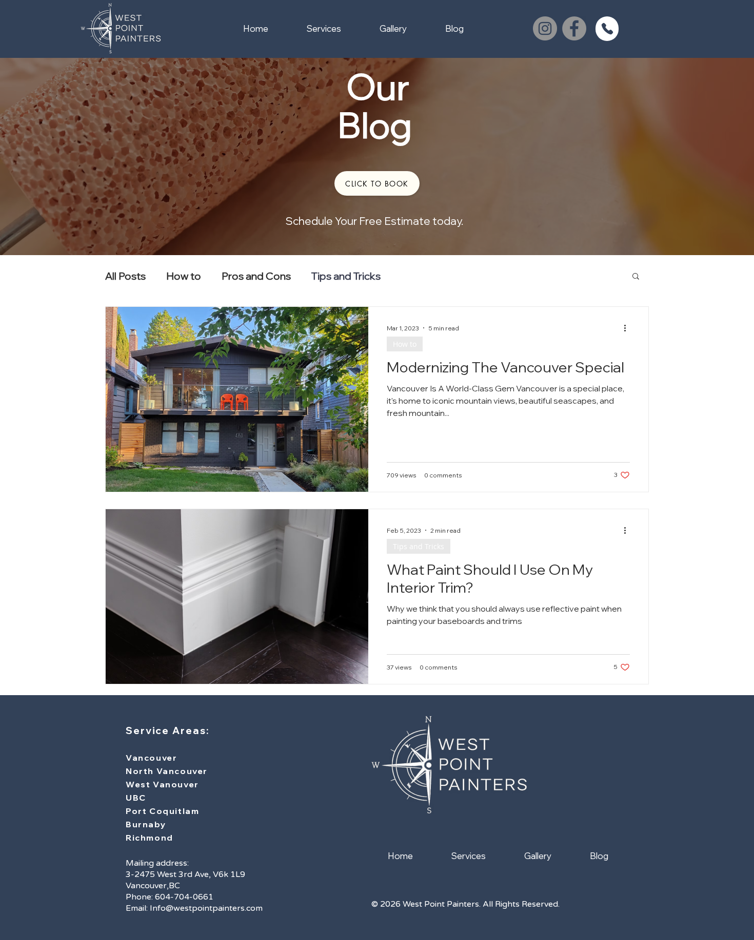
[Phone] (607, 28)
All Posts (125, 275)
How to (183, 275)
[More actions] (628, 328)
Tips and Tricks (346, 275)
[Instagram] (545, 28)
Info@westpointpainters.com (206, 908)
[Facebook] (574, 28)
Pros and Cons (256, 275)
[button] (377, 183)
